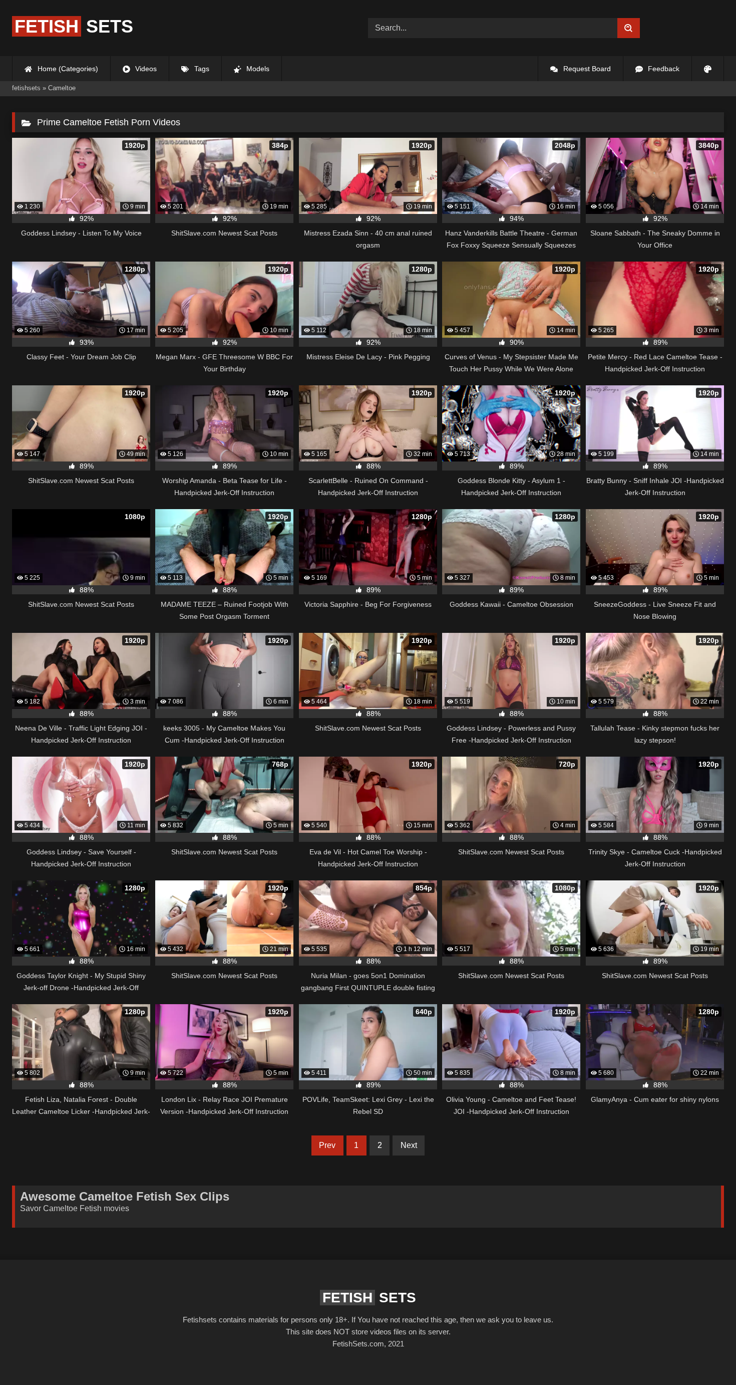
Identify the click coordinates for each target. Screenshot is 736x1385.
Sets (74, 26)
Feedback (662, 69)
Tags (200, 69)
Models (256, 69)
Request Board (586, 69)
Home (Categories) (67, 69)
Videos (145, 69)
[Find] (628, 28)
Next (409, 1145)
